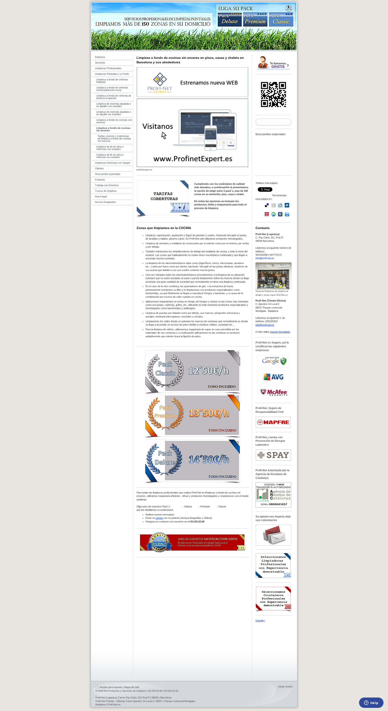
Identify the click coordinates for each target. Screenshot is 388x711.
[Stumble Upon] (273, 214)
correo (159, 518)
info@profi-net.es (265, 258)
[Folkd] (287, 205)
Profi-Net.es (114, 704)
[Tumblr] (280, 214)
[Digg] (273, 205)
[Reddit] (280, 205)
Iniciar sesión (285, 686)
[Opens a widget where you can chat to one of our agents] (371, 703)
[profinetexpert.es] (193, 117)
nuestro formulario (280, 331)
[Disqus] (193, 617)
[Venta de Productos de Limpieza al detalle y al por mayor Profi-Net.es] (273, 275)
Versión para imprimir (110, 687)
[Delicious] (267, 205)
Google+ (260, 620)
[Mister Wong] (267, 214)
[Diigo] (287, 214)
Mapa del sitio (131, 687)
